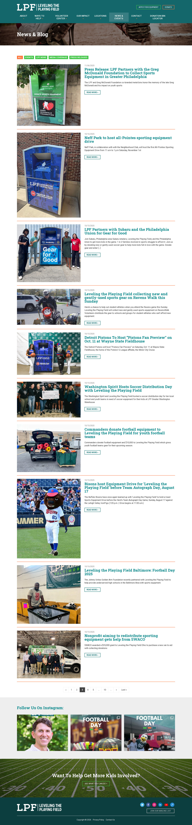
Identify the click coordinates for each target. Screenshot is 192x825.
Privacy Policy (98, 820)
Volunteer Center (61, 17)
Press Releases (78, 57)
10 (105, 690)
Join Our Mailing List (160, 811)
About (23, 16)
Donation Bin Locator (157, 17)
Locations (100, 16)
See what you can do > (96, 783)
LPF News (41, 57)
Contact (136, 16)
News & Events (119, 17)
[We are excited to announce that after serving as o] (42, 740)
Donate (168, 7)
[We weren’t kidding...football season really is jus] (149, 740)
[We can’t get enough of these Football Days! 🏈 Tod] (96, 740)
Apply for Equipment (148, 7)
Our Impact (83, 16)
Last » (124, 690)
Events (29, 57)
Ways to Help (39, 17)
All (20, 57)
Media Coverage (58, 57)
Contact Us (110, 820)
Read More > (92, 92)
